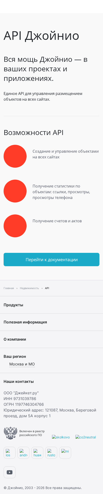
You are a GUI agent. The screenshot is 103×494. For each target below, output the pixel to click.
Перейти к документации (52, 259)
